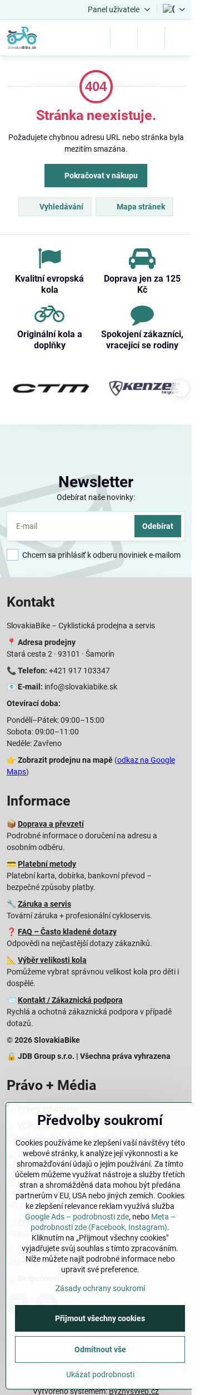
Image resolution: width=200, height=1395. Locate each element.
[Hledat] (124, 38)
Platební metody (47, 863)
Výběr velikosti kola (52, 960)
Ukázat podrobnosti (100, 1374)
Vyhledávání (60, 206)
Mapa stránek (140, 206)
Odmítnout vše (100, 1349)
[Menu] (178, 38)
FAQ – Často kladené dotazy (67, 931)
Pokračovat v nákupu (100, 175)
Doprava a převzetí (51, 823)
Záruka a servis (44, 903)
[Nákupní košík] (151, 38)
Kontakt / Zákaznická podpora (70, 1000)
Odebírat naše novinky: (96, 497)
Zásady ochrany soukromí (100, 1288)
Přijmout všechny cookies (100, 1318)
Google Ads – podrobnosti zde (77, 1216)
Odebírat (157, 526)
